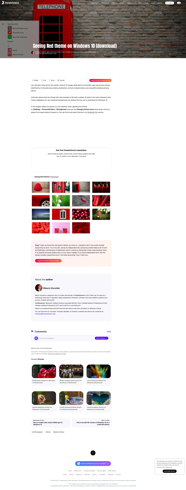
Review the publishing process (57, 354)
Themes (48, 432)
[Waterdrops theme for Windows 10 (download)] (44, 371)
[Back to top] (93, 452)
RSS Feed (87, 474)
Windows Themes (58, 432)
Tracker (129, 3)
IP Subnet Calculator (89, 471)
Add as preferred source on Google (93, 463)
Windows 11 (94, 3)
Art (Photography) (37, 432)
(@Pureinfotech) (52, 52)
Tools (146, 3)
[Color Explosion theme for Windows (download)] (99, 371)
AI (135, 3)
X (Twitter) (102, 474)
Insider (122, 3)
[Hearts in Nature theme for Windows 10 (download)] (99, 398)
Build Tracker (112, 471)
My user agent (102, 471)
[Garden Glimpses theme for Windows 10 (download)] (44, 398)
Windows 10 (105, 3)
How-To (114, 3)
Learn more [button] (168, 467)
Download (54, 177)
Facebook (111, 474)
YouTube (118, 474)
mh (122, 486)
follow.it (94, 474)
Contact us (79, 474)
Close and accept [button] (170, 471)
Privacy (71, 474)
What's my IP (77, 471)
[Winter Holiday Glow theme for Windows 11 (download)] (71, 371)
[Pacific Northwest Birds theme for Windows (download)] (71, 398)
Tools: (70, 471)
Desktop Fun (92, 112)
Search (160, 3)
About (153, 3)
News (140, 3)
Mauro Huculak (41, 52)
